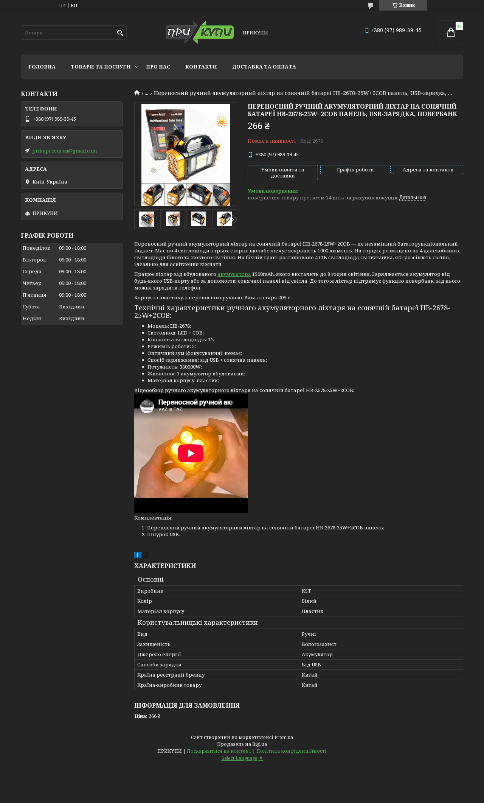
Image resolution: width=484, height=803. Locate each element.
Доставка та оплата (264, 66)
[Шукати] (120, 33)
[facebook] (137, 556)
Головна (42, 66)
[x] (146, 556)
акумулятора (234, 274)
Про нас (158, 66)
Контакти (201, 66)
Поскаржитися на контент (219, 751)
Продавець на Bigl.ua (242, 744)
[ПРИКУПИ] (200, 33)
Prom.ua (284, 737)
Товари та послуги (101, 66)
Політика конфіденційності (291, 751)
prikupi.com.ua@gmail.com (64, 151)
